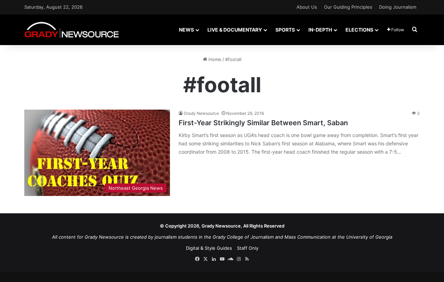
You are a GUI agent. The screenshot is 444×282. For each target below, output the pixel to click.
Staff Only (247, 248)
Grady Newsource (201, 113)
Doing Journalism (397, 7)
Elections (359, 30)
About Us (307, 7)
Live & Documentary (234, 30)
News (186, 30)
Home (214, 59)
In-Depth (320, 30)
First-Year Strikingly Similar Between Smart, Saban (263, 123)
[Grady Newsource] (71, 29)
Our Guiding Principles (348, 7)
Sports (285, 30)
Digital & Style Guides (209, 248)
